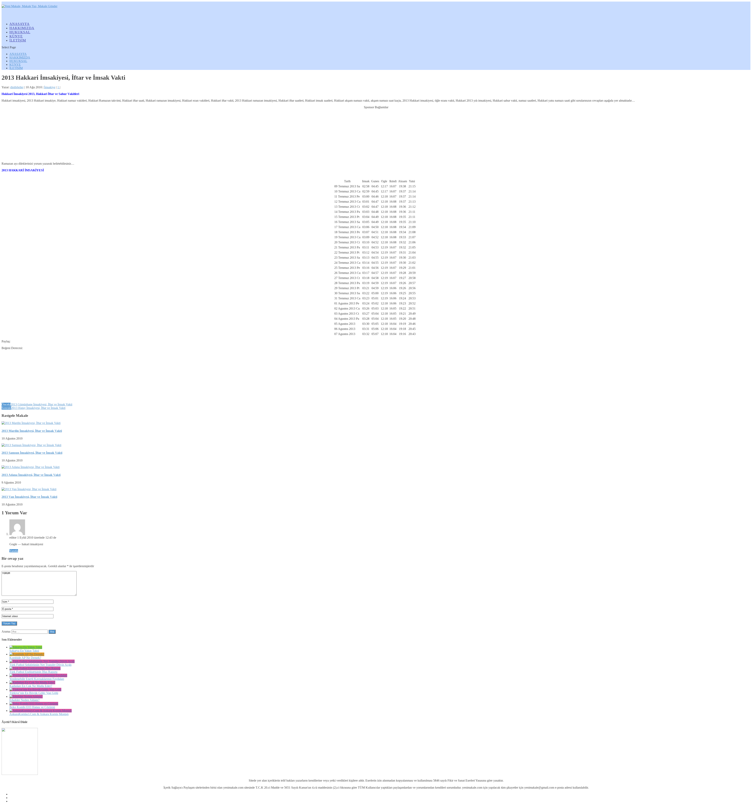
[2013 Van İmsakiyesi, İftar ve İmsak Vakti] (29, 489)
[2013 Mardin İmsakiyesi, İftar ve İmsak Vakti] (31, 423)
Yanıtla (13, 550)
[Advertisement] (376, 133)
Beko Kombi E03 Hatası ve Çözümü (32, 707)
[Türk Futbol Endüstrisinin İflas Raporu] (35, 668)
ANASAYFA (18, 54)
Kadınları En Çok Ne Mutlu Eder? (30, 686)
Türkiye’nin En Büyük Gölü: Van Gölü (33, 693)
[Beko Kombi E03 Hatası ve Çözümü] (33, 703)
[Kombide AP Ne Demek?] (26, 654)
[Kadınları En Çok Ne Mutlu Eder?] (32, 682)
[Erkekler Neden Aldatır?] (26, 696)
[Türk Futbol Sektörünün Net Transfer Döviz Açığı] (42, 661)
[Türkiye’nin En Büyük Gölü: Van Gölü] (35, 689)
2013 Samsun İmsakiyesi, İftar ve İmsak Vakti (32, 452)
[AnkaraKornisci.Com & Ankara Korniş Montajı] (40, 710)
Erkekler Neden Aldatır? (24, 700)
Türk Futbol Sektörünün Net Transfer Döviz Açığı (40, 664)
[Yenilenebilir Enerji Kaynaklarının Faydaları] (38, 675)
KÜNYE (15, 64)
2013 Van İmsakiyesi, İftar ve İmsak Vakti (29, 496)
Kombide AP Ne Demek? (25, 657)
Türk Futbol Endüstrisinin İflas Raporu (33, 671)
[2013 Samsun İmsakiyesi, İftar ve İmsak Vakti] (31, 445)
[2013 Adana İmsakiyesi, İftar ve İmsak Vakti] (31, 467)
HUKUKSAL (18, 61)
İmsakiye (49, 87)
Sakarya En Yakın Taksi (24, 650)
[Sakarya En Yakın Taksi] (25, 647)
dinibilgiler (17, 87)
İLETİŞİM (17, 40)
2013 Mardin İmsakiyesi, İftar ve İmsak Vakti (32, 430)
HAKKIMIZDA (19, 57)
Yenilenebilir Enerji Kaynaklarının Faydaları (36, 679)
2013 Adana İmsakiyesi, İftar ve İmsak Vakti (31, 475)
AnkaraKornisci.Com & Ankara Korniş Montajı (39, 714)
